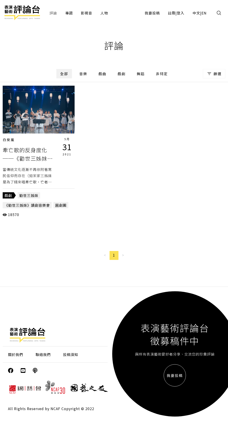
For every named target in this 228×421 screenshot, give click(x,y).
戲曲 (102, 73)
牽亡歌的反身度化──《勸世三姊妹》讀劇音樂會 (28, 158)
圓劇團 (61, 205)
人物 (104, 13)
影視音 (86, 13)
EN (204, 13)
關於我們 (15, 354)
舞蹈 (141, 73)
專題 (69, 13)
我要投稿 (152, 13)
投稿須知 (70, 354)
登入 (180, 13)
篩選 (218, 73)
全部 (64, 73)
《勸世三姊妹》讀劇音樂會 (27, 205)
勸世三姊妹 (28, 195)
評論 (53, 13)
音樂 (83, 73)
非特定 (162, 73)
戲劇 (122, 73)
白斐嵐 (9, 139)
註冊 (171, 13)
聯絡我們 (43, 354)
